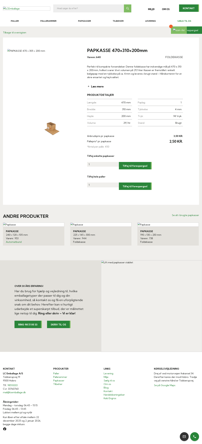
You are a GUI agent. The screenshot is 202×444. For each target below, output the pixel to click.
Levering (150, 21)
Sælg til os (184, 21)
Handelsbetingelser (114, 394)
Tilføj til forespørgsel (135, 165)
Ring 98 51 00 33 (27, 324)
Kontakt (189, 8)
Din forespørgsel (189, 30)
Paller (15, 21)
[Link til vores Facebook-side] (5, 429)
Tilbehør (118, 21)
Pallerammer (48, 21)
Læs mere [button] (97, 86)
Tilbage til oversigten (14, 32)
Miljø (151, 9)
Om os (166, 9)
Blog (106, 387)
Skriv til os (58, 324)
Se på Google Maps (164, 385)
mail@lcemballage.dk (14, 392)
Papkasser (84, 21)
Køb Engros (110, 398)
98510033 (13, 385)
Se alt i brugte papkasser (185, 215)
